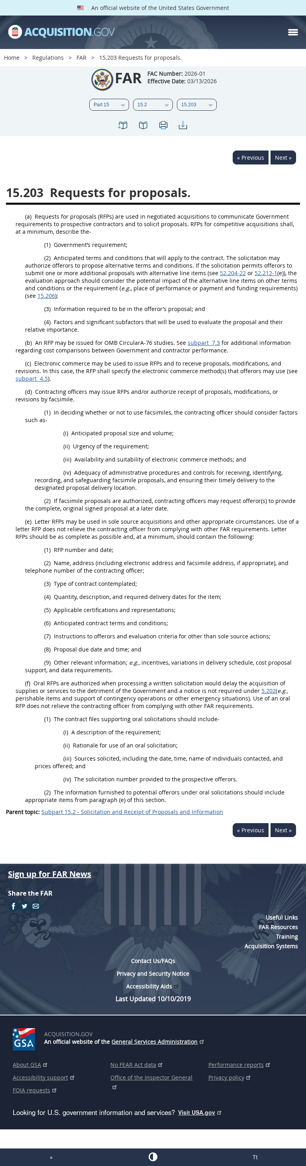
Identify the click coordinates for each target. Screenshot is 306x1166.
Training (287, 936)
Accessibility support (40, 1077)
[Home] (61, 32)
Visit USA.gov (196, 1112)
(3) (47, 309)
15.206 (46, 295)
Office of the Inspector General (151, 1077)
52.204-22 (233, 273)
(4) (47, 322)
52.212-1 (266, 273)
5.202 (268, 691)
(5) (47, 610)
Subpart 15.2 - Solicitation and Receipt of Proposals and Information (132, 812)
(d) (28, 391)
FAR (81, 57)
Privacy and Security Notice (153, 973)
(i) (65, 433)
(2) (47, 258)
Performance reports (236, 1064)
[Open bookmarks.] (143, 126)
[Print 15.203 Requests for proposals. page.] (163, 126)
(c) (28, 363)
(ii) (66, 446)
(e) (28, 521)
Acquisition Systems (271, 946)
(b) (28, 342)
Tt (255, 1157)
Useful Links (282, 917)
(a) (28, 216)
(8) (47, 649)
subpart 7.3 (204, 342)
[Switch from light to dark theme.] (153, 1156)
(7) (47, 636)
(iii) (67, 459)
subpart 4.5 (32, 378)
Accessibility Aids (149, 986)
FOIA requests (31, 1090)
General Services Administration (155, 1041)
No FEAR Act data (133, 1064)
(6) (47, 623)
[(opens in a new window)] (25, 1037)
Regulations (48, 57)
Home (12, 57)
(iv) (67, 472)
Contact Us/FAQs (153, 960)
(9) (47, 662)
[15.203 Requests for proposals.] (123, 126)
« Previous (250, 157)
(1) (47, 244)
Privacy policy (226, 1077)
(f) (27, 683)
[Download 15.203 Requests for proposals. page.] (183, 126)
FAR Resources (278, 927)
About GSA (27, 1064)
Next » (283, 157)
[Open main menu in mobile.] (293, 32)
